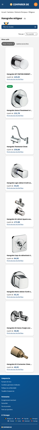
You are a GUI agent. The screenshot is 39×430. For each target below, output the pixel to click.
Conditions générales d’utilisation (10, 385)
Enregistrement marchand (8, 400)
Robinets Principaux (21, 12)
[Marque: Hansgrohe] (13, 43)
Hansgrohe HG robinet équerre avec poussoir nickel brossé (19, 219)
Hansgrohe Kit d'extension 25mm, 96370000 (19, 364)
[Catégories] (3, 4)
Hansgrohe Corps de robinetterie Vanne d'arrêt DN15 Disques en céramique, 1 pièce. (19, 255)
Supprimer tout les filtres (22, 43)
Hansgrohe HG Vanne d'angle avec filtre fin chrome (19, 328)
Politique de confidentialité (8, 388)
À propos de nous (6, 381)
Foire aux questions (7, 409)
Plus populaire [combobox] (30, 34)
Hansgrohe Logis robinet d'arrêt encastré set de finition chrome (19, 183)
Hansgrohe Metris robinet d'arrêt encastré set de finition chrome (19, 292)
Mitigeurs (32, 12)
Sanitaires (10, 12)
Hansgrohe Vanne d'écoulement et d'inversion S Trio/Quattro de (19, 110)
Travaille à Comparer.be (7, 391)
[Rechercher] (36, 4)
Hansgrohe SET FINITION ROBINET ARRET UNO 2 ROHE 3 (19, 74)
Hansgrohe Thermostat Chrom (17, 147)
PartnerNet (4, 403)
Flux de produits (6, 406)
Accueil (3, 12)
